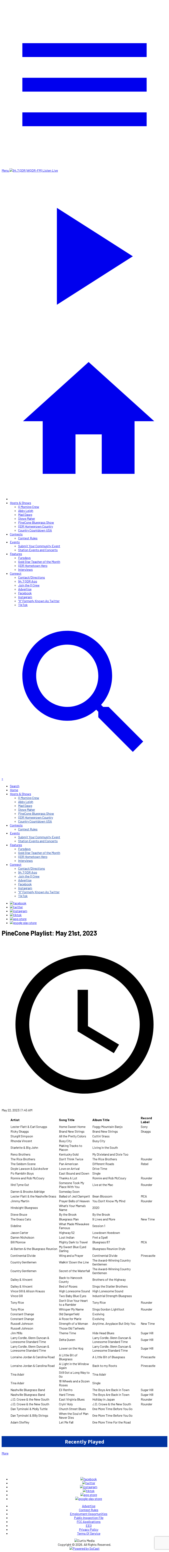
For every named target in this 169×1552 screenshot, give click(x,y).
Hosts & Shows (20, 503)
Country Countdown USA (35, 530)
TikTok (23, 605)
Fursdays (24, 558)
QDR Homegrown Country (35, 526)
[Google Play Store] (23, 923)
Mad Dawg (25, 514)
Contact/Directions (31, 577)
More (5, 1453)
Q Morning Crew (28, 507)
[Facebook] (18, 903)
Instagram (25, 597)
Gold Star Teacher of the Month (39, 562)
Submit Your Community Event (39, 546)
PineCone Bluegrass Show (36, 522)
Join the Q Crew (29, 585)
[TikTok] (16, 915)
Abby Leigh (25, 511)
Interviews (25, 569)
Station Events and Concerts (38, 550)
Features (16, 554)
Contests (16, 534)
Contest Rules (28, 538)
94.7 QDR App (27, 581)
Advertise (25, 589)
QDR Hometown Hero (32, 565)
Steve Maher (26, 518)
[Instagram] (18, 911)
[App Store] (18, 919)
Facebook (25, 593)
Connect (15, 573)
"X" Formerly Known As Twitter (39, 601)
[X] (16, 907)
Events (15, 542)
